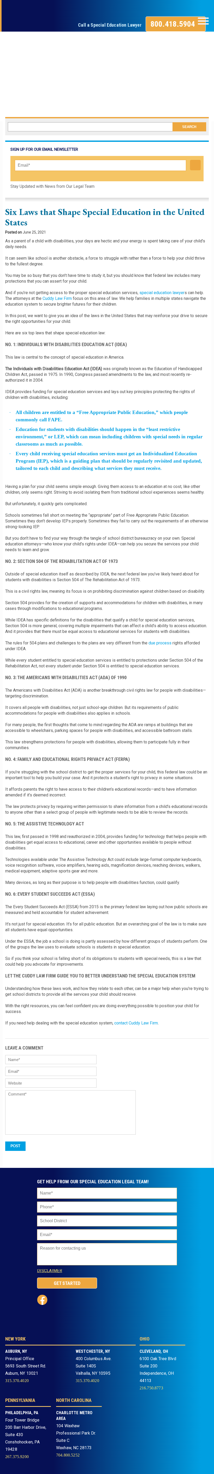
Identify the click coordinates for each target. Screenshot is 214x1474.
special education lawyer (162, 292)
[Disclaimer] (68, 1272)
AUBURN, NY (16, 1351)
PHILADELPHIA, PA (22, 1412)
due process (159, 642)
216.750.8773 (151, 1388)
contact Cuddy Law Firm (136, 1023)
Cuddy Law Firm (57, 298)
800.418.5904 (173, 23)
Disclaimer (49, 1270)
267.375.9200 (17, 1456)
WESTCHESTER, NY (93, 1351)
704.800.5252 (68, 1455)
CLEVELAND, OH (154, 1351)
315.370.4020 (17, 1380)
